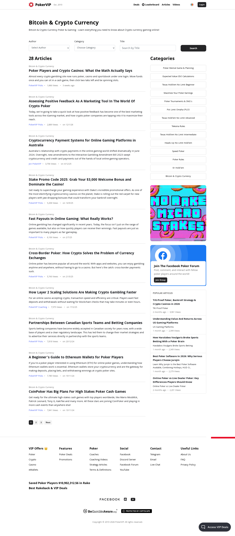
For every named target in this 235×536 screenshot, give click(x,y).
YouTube (124, 470)
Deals (136, 4)
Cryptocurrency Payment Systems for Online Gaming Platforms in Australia (82, 143)
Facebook (125, 455)
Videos (176, 4)
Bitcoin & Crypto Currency (41, 66)
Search (193, 48)
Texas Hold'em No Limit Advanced (178, 118)
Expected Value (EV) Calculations (178, 76)
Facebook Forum (129, 465)
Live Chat (155, 465)
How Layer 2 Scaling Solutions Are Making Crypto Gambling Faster (83, 292)
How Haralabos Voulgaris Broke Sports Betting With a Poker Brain (175, 340)
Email (153, 460)
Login (202, 4)
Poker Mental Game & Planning (178, 68)
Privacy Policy (188, 465)
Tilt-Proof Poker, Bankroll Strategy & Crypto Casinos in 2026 (174, 302)
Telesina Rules (178, 126)
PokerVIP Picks (36, 85)
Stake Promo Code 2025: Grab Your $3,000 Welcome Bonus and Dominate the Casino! (80, 182)
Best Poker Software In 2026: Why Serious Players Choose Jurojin (177, 359)
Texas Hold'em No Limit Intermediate (178, 135)
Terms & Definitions (100, 470)
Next (48, 422)
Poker (32, 455)
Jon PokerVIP (35, 164)
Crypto (32, 460)
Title (122, 42)
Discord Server (128, 460)
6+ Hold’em (178, 168)
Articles (166, 4)
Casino (32, 465)
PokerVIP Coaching (38, 307)
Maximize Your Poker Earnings (178, 93)
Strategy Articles (98, 465)
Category (79, 42)
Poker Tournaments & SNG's (178, 101)
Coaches (94, 455)
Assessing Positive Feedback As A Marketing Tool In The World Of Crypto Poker (82, 104)
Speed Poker (178, 151)
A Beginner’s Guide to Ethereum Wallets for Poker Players (76, 357)
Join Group (161, 280)
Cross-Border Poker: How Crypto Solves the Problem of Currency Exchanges (81, 256)
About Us (186, 455)
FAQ (183, 460)
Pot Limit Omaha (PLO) (178, 110)
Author (32, 42)
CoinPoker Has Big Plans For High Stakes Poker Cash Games (77, 392)
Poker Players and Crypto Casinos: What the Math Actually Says (80, 71)
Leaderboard (152, 4)
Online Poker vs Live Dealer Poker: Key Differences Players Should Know (176, 380)
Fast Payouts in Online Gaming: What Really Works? (71, 219)
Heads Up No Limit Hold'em (178, 143)
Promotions (65, 460)
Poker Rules (178, 160)
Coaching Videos (99, 460)
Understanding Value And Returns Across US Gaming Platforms (177, 321)
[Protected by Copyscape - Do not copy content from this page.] (136, 511)
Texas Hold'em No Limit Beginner (178, 85)
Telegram (155, 455)
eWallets (33, 470)
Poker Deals (65, 455)
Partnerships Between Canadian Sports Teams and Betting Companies (85, 323)
